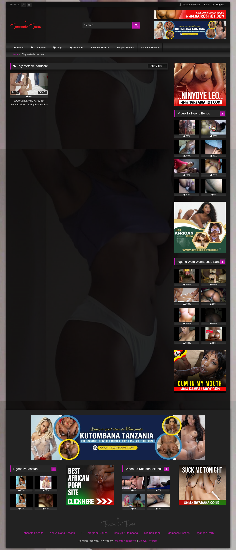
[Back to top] (225, 539)
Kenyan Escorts (125, 47)
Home (20, 47)
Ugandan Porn (205, 532)
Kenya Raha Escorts (62, 532)
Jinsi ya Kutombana (126, 532)
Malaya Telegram (148, 540)
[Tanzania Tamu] (25, 25)
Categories (40, 47)
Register (220, 4)
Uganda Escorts (150, 47)
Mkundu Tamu (152, 532)
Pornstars (78, 47)
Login (207, 4)
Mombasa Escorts (179, 532)
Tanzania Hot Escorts (124, 540)
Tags (59, 47)
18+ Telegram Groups (94, 532)
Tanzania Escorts (100, 47)
